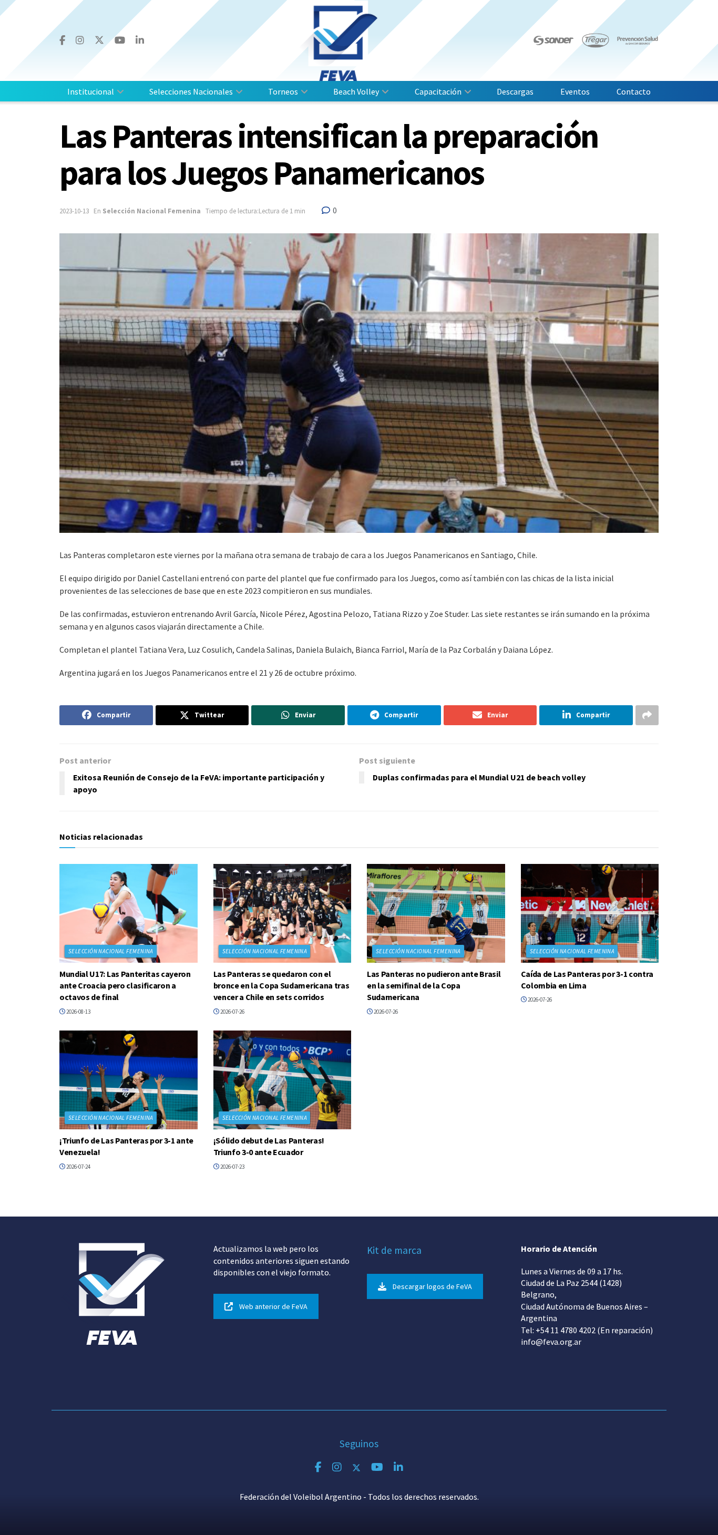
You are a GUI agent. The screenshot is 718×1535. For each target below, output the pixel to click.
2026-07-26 (231, 1011)
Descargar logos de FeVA (432, 1286)
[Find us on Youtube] (120, 40)
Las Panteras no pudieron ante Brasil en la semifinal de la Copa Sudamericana (433, 986)
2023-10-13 (74, 211)
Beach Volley (356, 91)
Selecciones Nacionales (191, 91)
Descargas (515, 91)
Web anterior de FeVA (273, 1306)
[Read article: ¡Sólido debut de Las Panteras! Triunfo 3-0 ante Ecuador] (282, 1080)
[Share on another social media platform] (647, 715)
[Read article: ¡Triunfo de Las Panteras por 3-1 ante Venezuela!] (128, 1080)
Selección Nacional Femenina (151, 211)
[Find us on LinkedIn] (140, 40)
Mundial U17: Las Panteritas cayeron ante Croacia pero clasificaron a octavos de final (125, 986)
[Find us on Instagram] (80, 40)
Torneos (283, 91)
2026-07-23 (231, 1166)
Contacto (634, 91)
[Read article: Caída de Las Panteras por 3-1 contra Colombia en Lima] (590, 913)
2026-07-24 (77, 1166)
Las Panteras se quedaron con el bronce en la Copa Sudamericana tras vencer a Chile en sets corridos (281, 986)
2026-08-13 (77, 1011)
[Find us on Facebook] (62, 40)
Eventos (575, 91)
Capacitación (438, 91)
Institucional (90, 91)
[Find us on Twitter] (99, 40)
